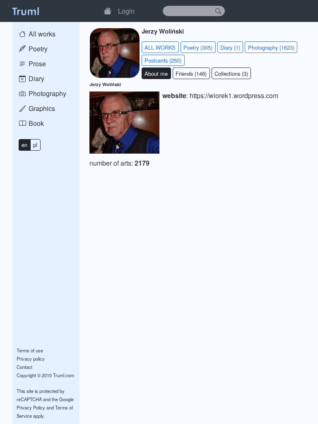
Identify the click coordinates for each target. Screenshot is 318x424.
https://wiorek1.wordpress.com (234, 95)
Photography (46, 93)
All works (41, 34)
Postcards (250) (163, 60)
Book (35, 123)
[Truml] (25, 10)
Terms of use (30, 350)
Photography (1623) (271, 47)
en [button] (24, 145)
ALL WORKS (160, 47)
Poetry (37, 48)
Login (126, 11)
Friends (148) (191, 73)
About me (156, 73)
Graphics (41, 108)
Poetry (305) (197, 47)
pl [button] (35, 145)
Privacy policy (31, 358)
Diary (35, 78)
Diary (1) (230, 47)
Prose (36, 63)
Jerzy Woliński (105, 84)
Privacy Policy (31, 407)
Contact (24, 367)
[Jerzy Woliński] (124, 122)
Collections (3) (231, 73)
